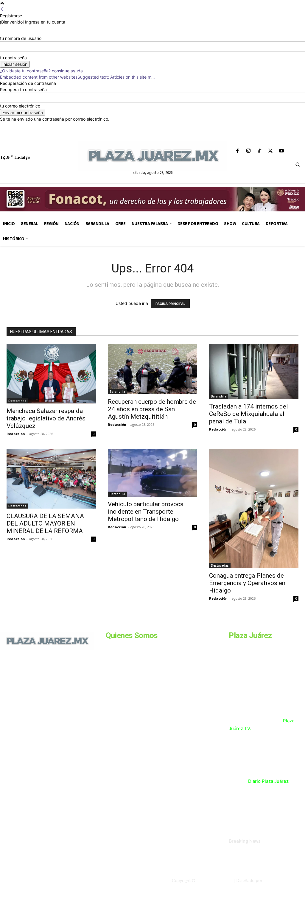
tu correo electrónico (20, 105)
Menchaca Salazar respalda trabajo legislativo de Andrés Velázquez (46, 418)
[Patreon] (29, 697)
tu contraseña (13, 57)
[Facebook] (237, 151)
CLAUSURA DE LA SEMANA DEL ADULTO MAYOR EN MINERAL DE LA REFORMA (45, 523)
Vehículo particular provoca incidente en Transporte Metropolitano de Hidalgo (145, 512)
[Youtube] (282, 151)
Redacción (16, 433)
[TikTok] (259, 151)
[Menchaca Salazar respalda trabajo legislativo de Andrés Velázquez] (51, 373)
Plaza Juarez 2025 (214, 880)
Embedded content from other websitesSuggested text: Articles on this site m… (77, 77)
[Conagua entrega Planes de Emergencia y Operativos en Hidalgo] (253, 508)
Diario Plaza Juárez (268, 781)
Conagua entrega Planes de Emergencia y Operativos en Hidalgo (247, 583)
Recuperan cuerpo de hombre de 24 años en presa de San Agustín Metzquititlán (152, 409)
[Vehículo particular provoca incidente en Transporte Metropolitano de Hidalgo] (152, 473)
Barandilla (117, 391)
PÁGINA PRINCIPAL (170, 304)
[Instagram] (248, 151)
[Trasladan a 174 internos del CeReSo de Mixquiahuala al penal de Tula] (253, 371)
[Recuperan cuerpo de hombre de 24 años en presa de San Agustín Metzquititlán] (152, 369)
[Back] (2, 9)
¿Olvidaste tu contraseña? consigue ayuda (41, 70)
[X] (271, 151)
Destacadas (17, 401)
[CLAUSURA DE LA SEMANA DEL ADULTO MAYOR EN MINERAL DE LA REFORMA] (51, 479)
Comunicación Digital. (284, 880)
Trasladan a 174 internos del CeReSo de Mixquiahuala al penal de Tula (248, 414)
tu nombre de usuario (20, 38)
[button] (297, 164)
